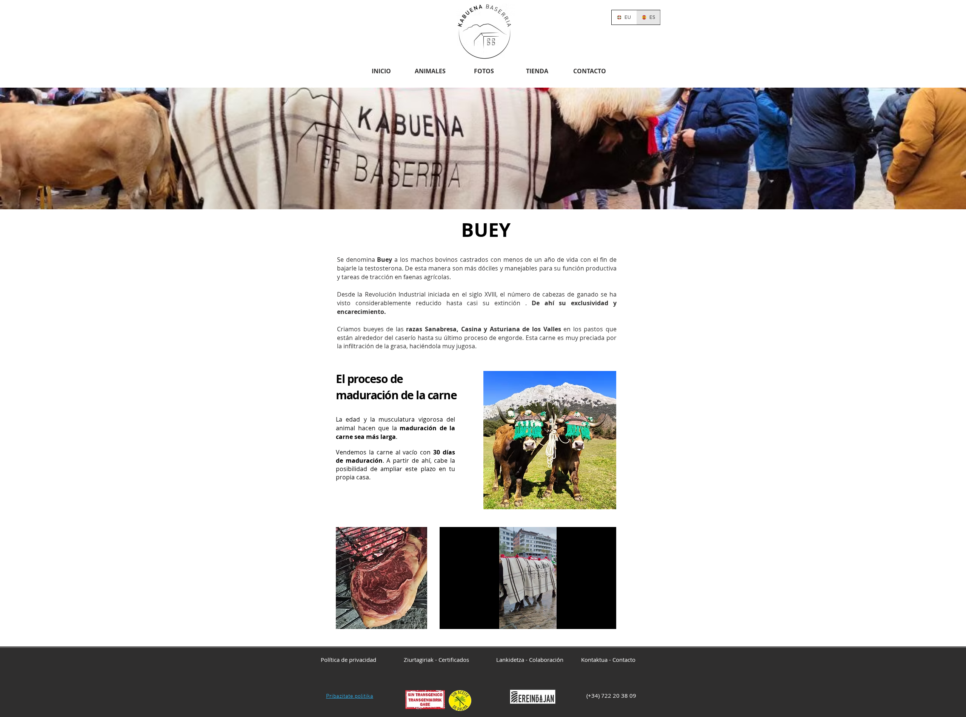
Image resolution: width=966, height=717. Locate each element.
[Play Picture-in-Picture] (593, 619)
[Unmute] (462, 619)
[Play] (449, 619)
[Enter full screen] (606, 619)
